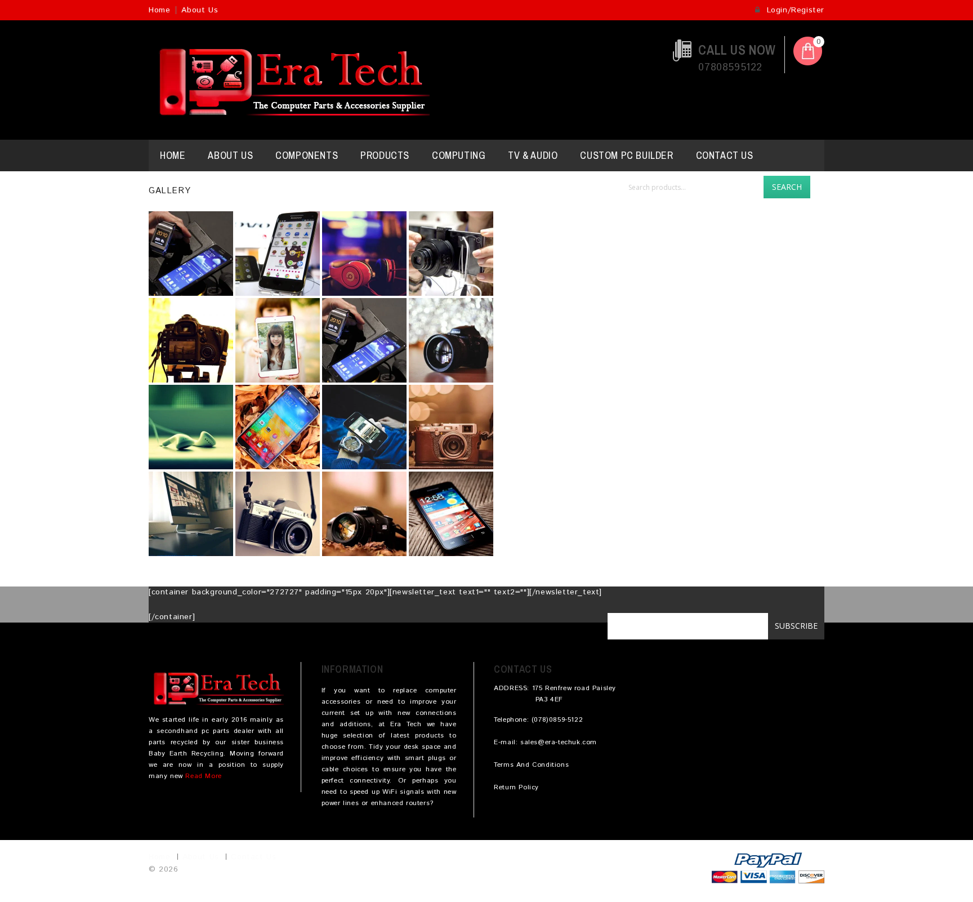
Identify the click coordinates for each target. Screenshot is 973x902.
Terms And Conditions (531, 765)
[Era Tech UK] (289, 80)
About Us (199, 10)
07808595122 (730, 67)
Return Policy (516, 787)
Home (159, 10)
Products (384, 155)
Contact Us (724, 155)
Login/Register (794, 10)
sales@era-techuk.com (558, 742)
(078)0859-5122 (557, 720)
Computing (458, 155)
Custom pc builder (626, 155)
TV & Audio (532, 155)
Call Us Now (737, 50)
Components (306, 155)
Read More (203, 776)
